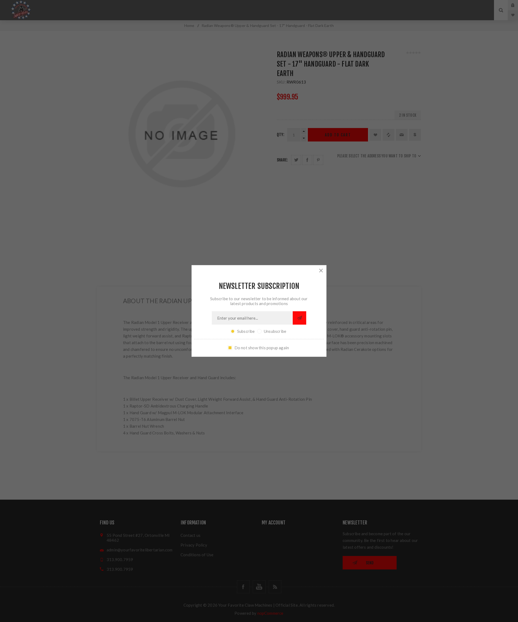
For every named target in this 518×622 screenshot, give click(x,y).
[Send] (299, 318)
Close (321, 270)
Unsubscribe (275, 331)
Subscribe (246, 331)
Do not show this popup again (261, 347)
